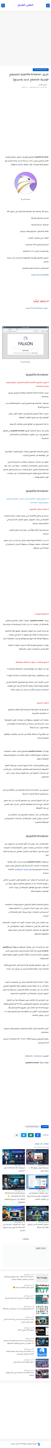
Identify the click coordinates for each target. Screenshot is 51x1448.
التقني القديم (25, 5)
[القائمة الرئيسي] (48, 5)
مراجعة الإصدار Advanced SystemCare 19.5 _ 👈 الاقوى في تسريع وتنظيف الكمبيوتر (18, 1342)
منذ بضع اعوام (28, 1285)
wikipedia (29, 1056)
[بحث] (3, 5)
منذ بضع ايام (28, 1317)
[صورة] (42, 1278)
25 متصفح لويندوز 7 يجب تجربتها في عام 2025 (18, 1309)
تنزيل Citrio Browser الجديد (37, 308)
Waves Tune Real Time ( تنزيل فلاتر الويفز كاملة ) (20, 1374)
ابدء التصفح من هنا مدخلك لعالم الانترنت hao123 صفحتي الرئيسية (20, 1353)
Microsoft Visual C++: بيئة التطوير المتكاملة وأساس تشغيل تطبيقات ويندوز (19, 1278)
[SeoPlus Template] (38, 1444)
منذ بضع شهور (28, 1274)
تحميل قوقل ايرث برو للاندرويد (23, 1362)
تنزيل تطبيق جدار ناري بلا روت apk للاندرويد (19, 1298)
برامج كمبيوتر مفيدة (40, 69)
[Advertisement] (25, 38)
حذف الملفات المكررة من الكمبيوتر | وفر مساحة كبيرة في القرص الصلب (38, 1196)
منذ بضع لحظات (42, 1165)
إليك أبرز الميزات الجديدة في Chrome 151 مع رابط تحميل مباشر (14, 1228)
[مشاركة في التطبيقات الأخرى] (17, 1135)
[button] (38, 1135)
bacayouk (38, 1056)
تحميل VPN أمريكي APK (26, 1330)
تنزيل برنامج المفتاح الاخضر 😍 (23, 1287)
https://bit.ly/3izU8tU (40, 275)
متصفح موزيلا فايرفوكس (24, 870)
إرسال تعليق (41, 1248)
